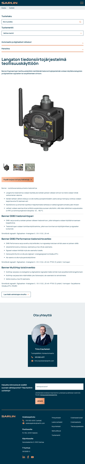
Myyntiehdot (56, 426)
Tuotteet (11, 8)
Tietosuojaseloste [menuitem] (77, 426)
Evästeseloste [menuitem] (76, 422)
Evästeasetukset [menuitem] (77, 418)
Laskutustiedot (57, 422)
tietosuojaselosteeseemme (48, 395)
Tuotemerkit (56, 435)
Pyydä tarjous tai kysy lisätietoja (16, 179)
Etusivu (4, 8)
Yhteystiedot (56, 418)
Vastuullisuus (56, 431)
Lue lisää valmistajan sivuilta (15, 294)
